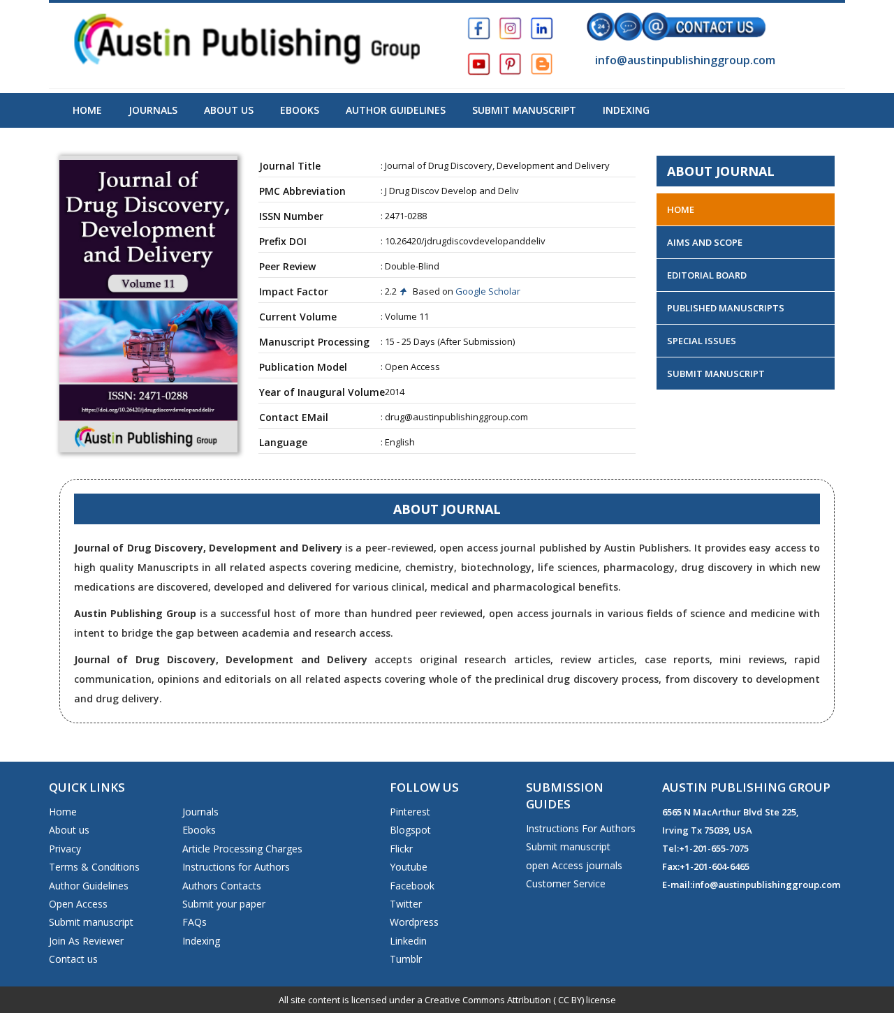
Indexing (626, 110)
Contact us (73, 959)
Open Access (78, 903)
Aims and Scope (704, 242)
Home (87, 110)
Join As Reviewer (86, 940)
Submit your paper (223, 903)
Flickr (401, 848)
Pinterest (410, 811)
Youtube (408, 866)
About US (229, 110)
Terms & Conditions (94, 866)
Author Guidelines (396, 110)
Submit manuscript (91, 922)
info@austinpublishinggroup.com (683, 60)
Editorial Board (707, 275)
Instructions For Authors (581, 828)
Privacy (65, 848)
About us (69, 829)
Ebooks (299, 110)
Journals (153, 110)
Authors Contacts (221, 885)
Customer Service (566, 883)
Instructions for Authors (236, 866)
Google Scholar (486, 291)
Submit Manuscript (524, 110)
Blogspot (410, 829)
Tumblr (406, 959)
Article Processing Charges (242, 848)
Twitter (406, 903)
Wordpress (414, 922)
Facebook (412, 885)
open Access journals (574, 865)
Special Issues (701, 340)
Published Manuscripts (725, 308)
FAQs (194, 922)
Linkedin (408, 940)
